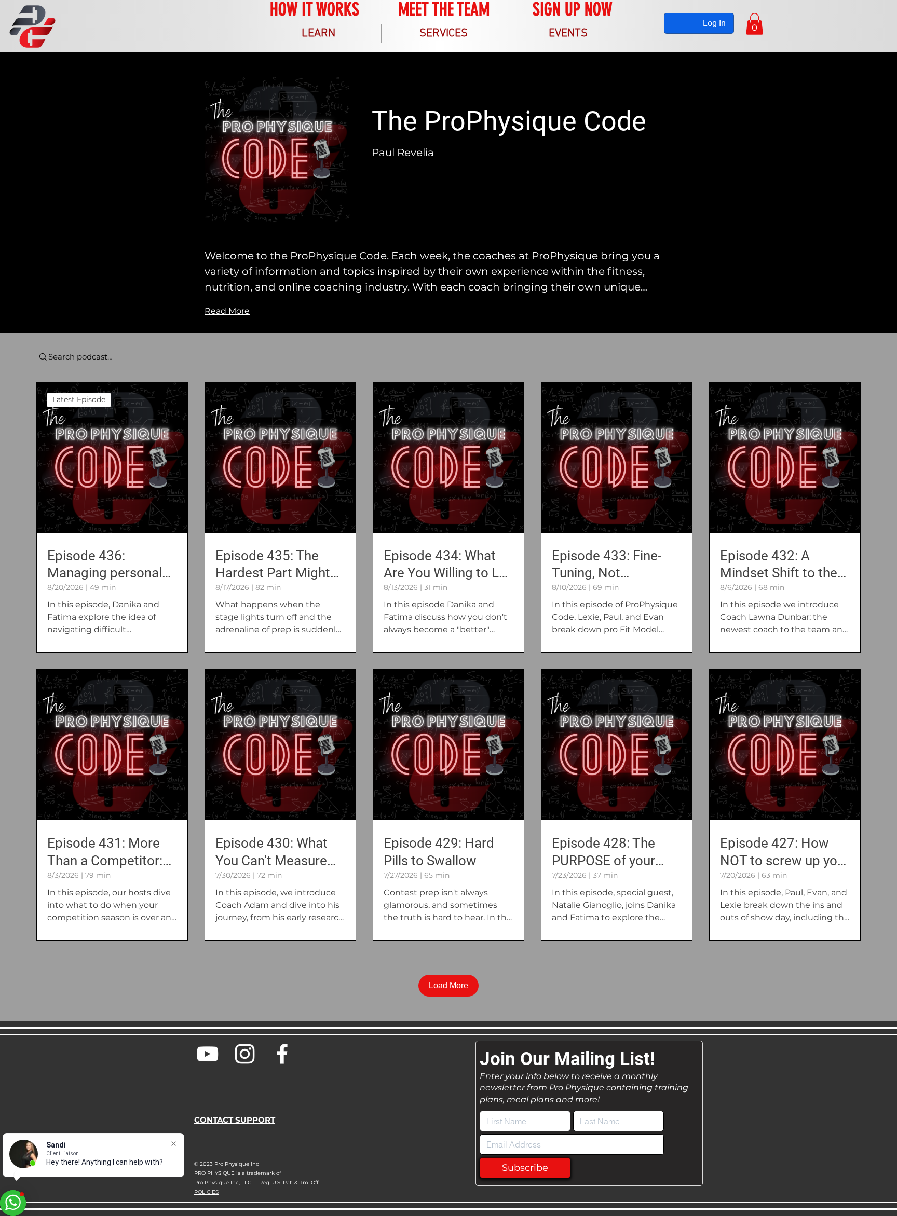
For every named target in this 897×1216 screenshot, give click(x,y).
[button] (318, 33)
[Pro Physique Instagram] (245, 1054)
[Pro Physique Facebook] (282, 1054)
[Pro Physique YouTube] (207, 1054)
